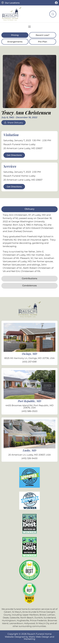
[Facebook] (56, 2)
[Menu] (29, 27)
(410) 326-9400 (29, 458)
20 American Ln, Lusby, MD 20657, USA (29, 455)
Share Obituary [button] (15, 122)
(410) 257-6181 (29, 362)
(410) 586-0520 (29, 411)
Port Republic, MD (29, 401)
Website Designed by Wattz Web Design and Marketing (29, 638)
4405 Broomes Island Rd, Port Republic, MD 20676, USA (29, 406)
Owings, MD (29, 354)
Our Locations (12, 2)
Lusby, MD (29, 450)
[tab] (29, 209)
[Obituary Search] (52, 14)
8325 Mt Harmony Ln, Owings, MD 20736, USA (29, 358)
